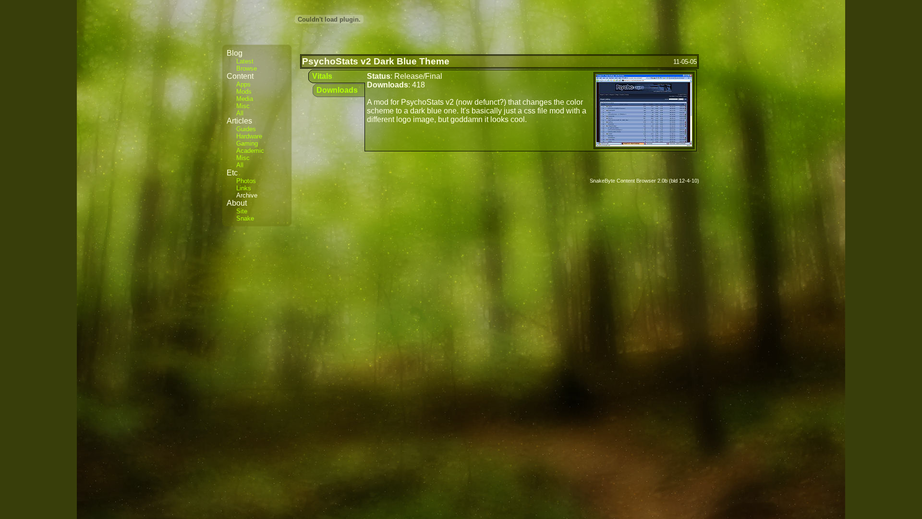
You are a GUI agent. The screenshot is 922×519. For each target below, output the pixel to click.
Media (244, 98)
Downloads (337, 90)
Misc (243, 106)
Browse (246, 68)
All (239, 113)
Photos (246, 181)
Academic (250, 150)
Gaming (247, 143)
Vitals (322, 76)
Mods (244, 91)
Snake (245, 218)
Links (243, 188)
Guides (246, 129)
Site (241, 211)
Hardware (249, 136)
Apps (243, 84)
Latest (245, 61)
